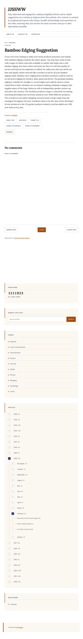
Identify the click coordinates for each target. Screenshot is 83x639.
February (20, 514)
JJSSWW (17, 9)
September (21, 475)
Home (41, 230)
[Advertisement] (41, 262)
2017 (15, 543)
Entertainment (15, 353)
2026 (15, 414)
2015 (15, 554)
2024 (15, 425)
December (21, 464)
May (18, 497)
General (9, 132)
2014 (15, 560)
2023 (15, 431)
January (19, 537)
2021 (15, 442)
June (18, 491)
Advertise (35, 34)
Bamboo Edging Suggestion (25, 524)
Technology (14, 386)
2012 (15, 571)
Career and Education (17, 347)
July (18, 486)
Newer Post (11, 230)
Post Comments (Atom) (22, 238)
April (19, 502)
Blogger (20, 627)
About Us (10, 34)
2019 (15, 453)
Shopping (13, 380)
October (20, 469)
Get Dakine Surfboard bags (25, 529)
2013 (15, 565)
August (19, 480)
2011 (15, 576)
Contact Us (22, 34)
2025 (15, 420)
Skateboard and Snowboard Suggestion (28, 518)
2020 (15, 447)
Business (13, 342)
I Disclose (13, 604)
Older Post (72, 230)
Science (13, 375)
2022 (15, 436)
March (19, 508)
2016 (15, 548)
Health (12, 369)
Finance (13, 358)
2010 (15, 582)
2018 (15, 458)
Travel (12, 391)
